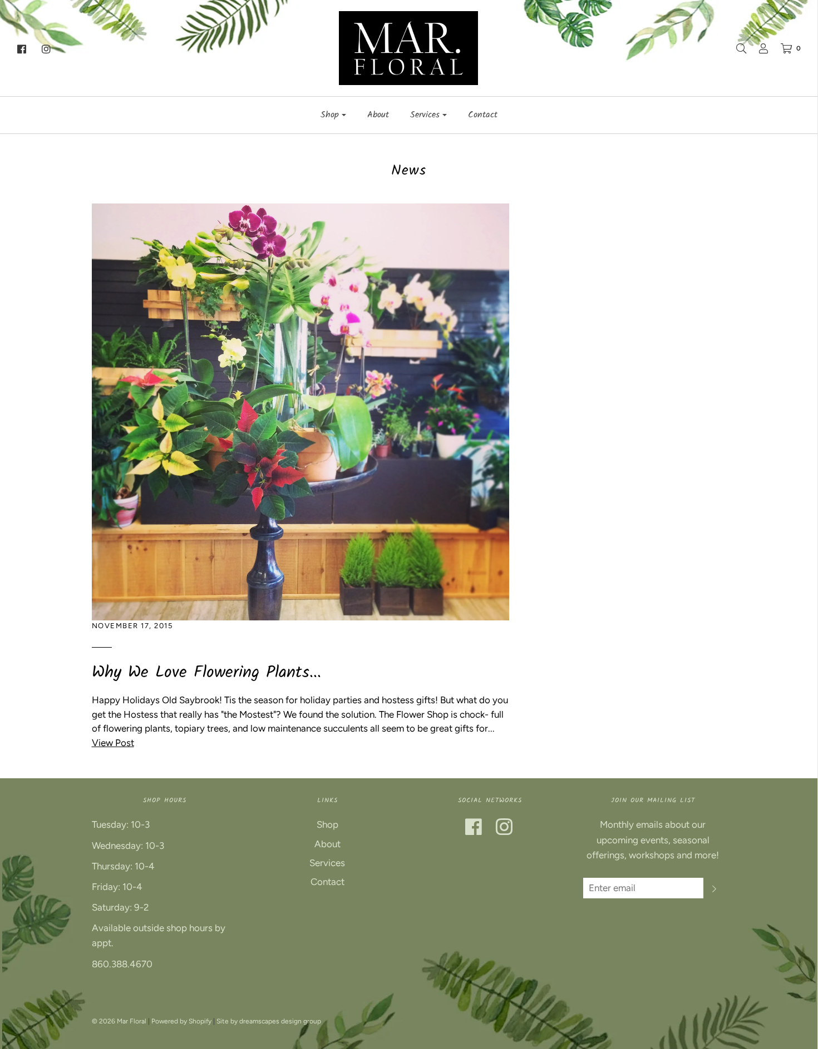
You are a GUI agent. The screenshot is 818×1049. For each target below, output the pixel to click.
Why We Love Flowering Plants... (206, 672)
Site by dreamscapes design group (268, 1021)
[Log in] (758, 48)
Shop (327, 824)
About (378, 115)
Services (327, 862)
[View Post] (300, 410)
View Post (113, 742)
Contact (482, 115)
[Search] (735, 48)
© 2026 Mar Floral (119, 1021)
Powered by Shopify (181, 1021)
